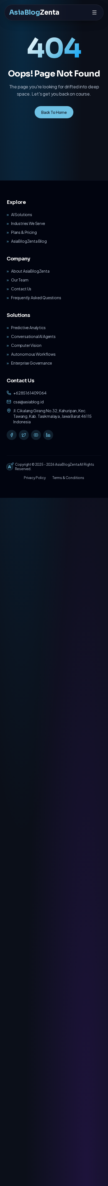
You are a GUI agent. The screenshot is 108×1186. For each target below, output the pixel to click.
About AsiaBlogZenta (30, 270)
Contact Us (21, 288)
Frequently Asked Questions (36, 297)
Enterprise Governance (31, 362)
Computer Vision (26, 345)
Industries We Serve (28, 223)
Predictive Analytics (28, 327)
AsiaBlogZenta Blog (29, 241)
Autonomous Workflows (33, 354)
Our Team (20, 279)
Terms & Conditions (68, 478)
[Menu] (94, 12)
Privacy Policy (35, 478)
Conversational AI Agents (33, 336)
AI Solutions (21, 214)
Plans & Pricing (24, 232)
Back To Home (54, 112)
